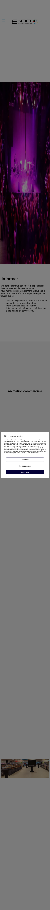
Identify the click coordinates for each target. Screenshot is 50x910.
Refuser (25, 459)
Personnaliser (25, 466)
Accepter (25, 472)
